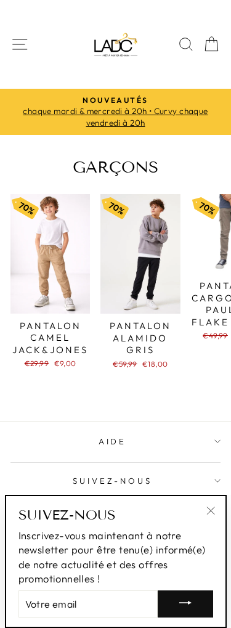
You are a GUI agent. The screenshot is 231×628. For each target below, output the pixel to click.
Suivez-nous (113, 481)
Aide (113, 441)
